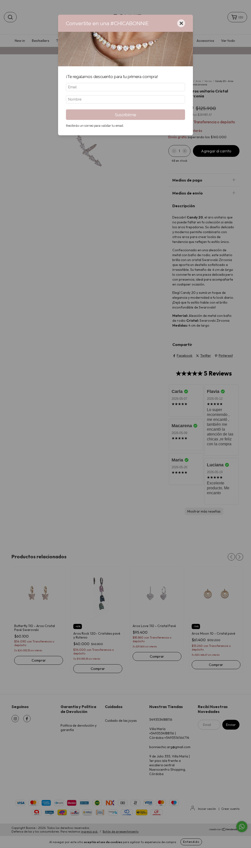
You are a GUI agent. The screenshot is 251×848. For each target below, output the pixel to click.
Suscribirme (125, 114)
